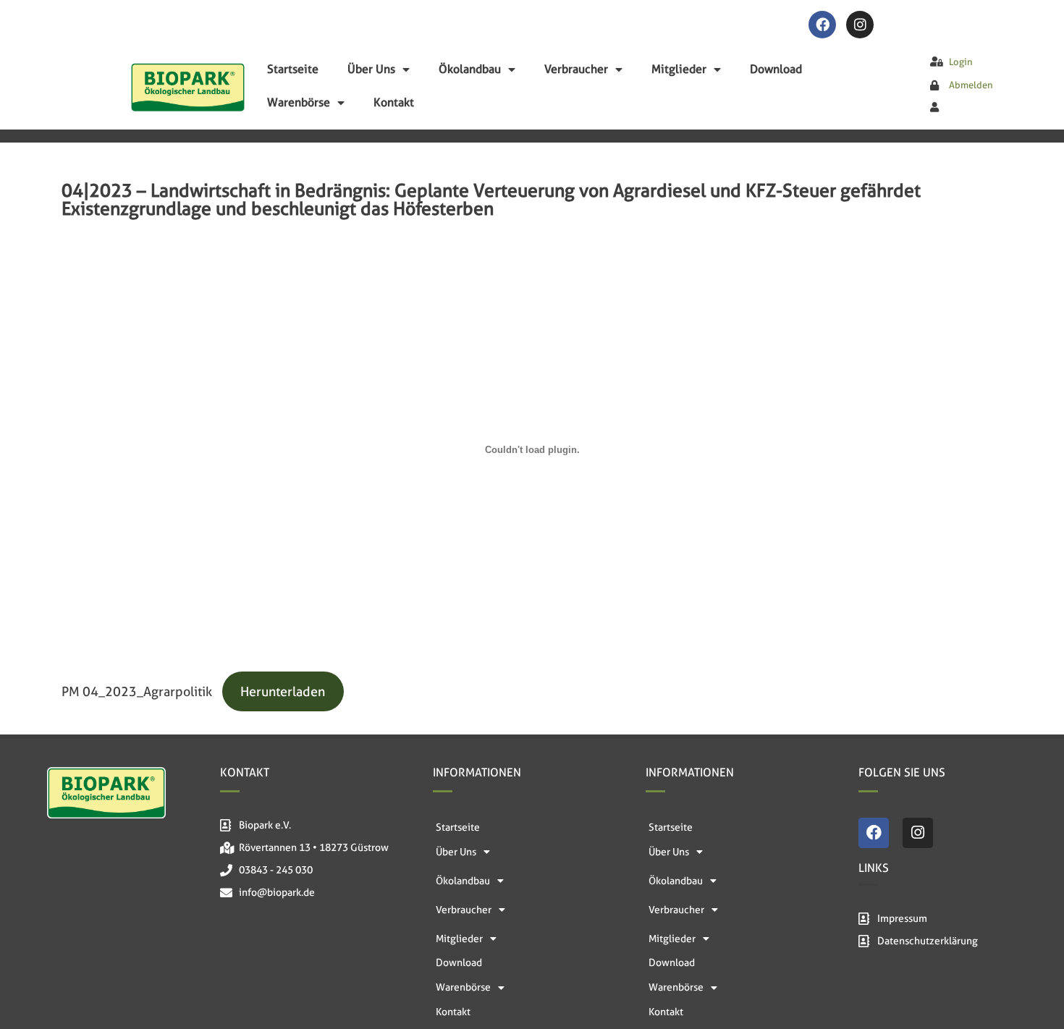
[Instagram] (860, 24)
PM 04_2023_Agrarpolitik (137, 691)
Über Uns (371, 69)
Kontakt (393, 102)
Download (776, 69)
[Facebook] (822, 24)
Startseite (292, 69)
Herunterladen (282, 691)
